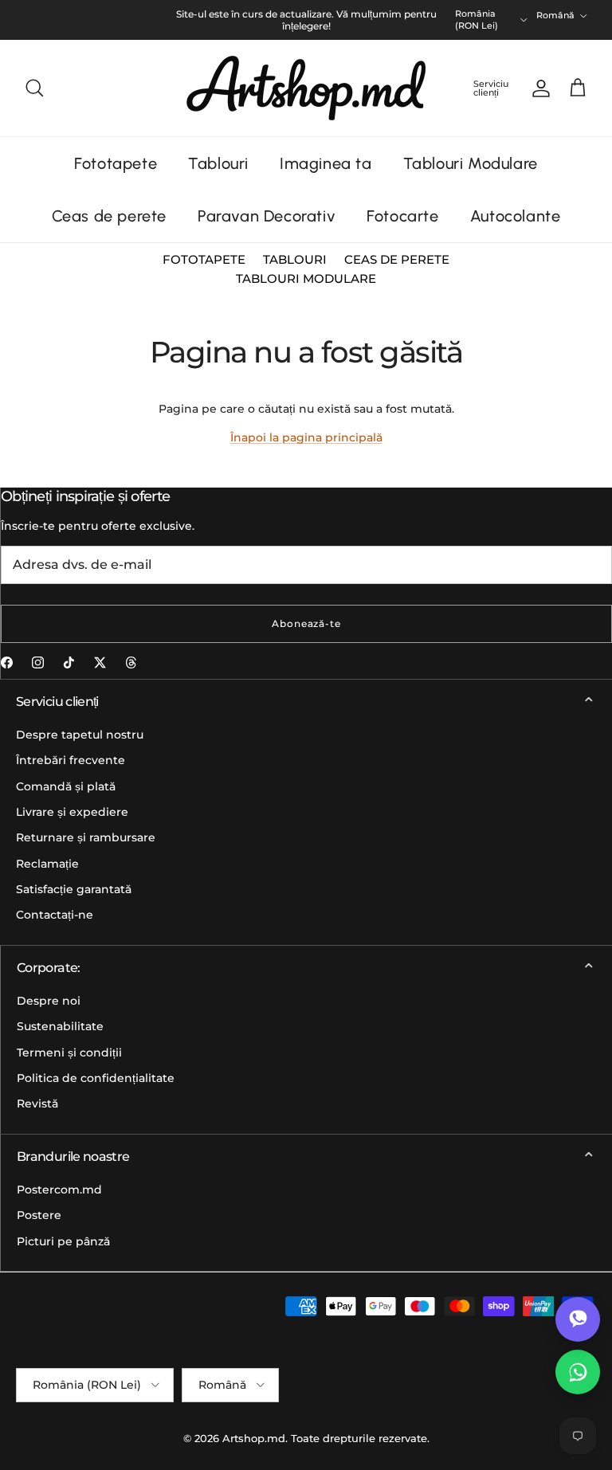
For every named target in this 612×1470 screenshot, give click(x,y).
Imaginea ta (326, 163)
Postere (39, 1215)
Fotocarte (402, 215)
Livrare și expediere (72, 812)
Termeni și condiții (69, 1052)
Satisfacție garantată (73, 889)
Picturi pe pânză (63, 1241)
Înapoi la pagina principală (306, 437)
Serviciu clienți (490, 88)
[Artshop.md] (306, 88)
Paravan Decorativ (266, 215)
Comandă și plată (66, 786)
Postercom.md (59, 1189)
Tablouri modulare (306, 278)
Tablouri (218, 163)
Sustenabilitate (60, 1026)
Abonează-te (307, 623)
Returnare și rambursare (85, 837)
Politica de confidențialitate (96, 1078)
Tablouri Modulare (470, 163)
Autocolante (515, 215)
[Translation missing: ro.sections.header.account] (537, 88)
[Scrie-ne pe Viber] (577, 1319)
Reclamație (47, 864)
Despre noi (48, 1001)
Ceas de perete (109, 215)
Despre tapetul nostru (79, 734)
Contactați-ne (54, 914)
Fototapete (115, 163)
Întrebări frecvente (70, 760)
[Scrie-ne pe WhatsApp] (577, 1372)
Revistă (37, 1103)
